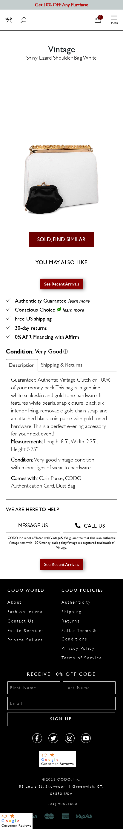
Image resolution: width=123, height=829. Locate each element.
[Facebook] (37, 738)
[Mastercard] (49, 816)
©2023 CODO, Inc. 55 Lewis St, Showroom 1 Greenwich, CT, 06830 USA (61, 786)
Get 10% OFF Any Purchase (61, 4)
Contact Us (20, 621)
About (14, 602)
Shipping (71, 611)
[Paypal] (85, 816)
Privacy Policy (78, 648)
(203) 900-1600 (61, 804)
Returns (70, 621)
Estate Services (25, 630)
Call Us (94, 526)
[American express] (66, 816)
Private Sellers (25, 640)
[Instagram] (70, 738)
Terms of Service (81, 658)
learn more (79, 301)
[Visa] (33, 816)
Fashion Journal (25, 611)
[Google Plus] (53, 738)
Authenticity (76, 602)
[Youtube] (86, 738)
